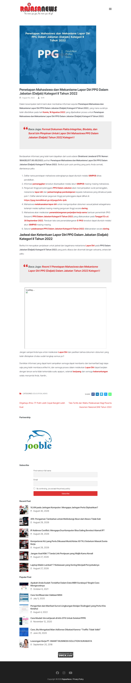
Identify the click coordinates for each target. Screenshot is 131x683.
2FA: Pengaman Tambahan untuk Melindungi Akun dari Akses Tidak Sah (65, 519)
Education (37, 393)
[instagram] (64, 673)
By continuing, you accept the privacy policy (53, 488)
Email (36, 480)
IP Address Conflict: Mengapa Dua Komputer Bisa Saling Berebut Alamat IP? (67, 530)
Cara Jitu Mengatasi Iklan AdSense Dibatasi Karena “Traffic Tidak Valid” (65, 629)
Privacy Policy (78, 679)
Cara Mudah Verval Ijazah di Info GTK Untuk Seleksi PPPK (58, 618)
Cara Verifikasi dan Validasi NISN (46, 595)
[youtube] (70, 673)
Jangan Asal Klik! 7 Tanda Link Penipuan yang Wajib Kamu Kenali (61, 553)
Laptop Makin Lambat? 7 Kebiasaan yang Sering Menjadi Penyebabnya (64, 565)
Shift (42, 98)
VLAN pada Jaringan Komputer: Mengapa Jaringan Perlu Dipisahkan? (64, 507)
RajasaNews (67, 679)
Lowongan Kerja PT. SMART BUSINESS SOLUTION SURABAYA (61, 641)
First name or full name (42, 470)
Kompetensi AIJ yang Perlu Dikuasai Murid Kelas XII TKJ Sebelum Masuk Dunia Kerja (68, 542)
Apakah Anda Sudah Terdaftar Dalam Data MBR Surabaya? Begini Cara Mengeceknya (64, 584)
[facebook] (57, 673)
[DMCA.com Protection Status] (65, 654)
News (45, 393)
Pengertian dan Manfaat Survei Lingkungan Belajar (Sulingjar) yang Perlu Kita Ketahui (68, 607)
